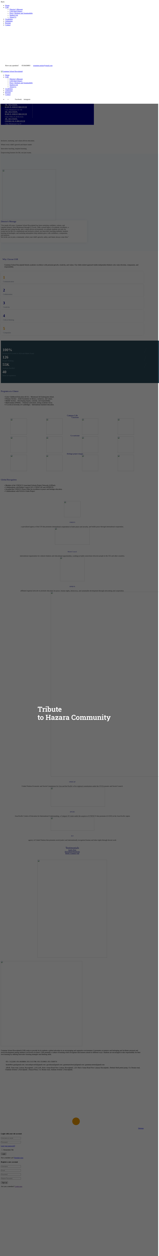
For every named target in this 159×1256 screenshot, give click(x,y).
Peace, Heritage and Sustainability (21, 13)
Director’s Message (16, 9)
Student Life (14, 15)
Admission (9, 21)
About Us (13, 17)
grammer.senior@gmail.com (42, 65)
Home (7, 5)
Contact (7, 25)
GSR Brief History (16, 11)
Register (8, 23)
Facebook (18, 99)
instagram (27, 99)
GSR (7, 7)
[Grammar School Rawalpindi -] (12, 71)
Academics (9, 19)
